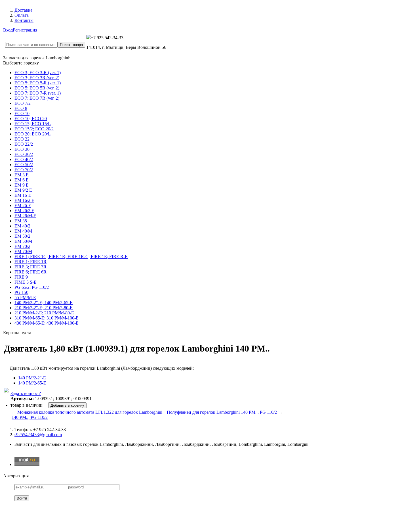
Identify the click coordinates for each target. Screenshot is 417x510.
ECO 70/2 (23, 169)
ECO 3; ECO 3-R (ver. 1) (37, 72)
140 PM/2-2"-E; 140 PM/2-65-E (43, 302)
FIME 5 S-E (25, 282)
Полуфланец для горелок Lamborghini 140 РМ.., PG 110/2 (222, 412)
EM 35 (20, 220)
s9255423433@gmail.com (38, 434)
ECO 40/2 (23, 159)
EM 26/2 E (24, 210)
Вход (8, 30)
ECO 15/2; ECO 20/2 (34, 128)
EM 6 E (21, 179)
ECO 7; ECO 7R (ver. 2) (36, 98)
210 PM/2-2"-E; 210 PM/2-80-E (43, 307)
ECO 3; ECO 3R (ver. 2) (36, 77)
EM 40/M (23, 231)
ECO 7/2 (22, 103)
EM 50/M (23, 241)
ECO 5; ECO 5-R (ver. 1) (37, 82)
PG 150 (21, 292)
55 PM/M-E (25, 297)
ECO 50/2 (23, 164)
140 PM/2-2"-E (32, 377)
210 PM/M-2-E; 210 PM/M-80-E (44, 312)
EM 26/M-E (25, 215)
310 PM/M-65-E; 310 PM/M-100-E (46, 317)
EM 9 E (21, 185)
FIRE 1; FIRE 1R (30, 261)
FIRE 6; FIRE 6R (30, 271)
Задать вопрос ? (25, 393)
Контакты (23, 20)
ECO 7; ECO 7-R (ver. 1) (37, 93)
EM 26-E (22, 205)
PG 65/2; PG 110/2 (31, 287)
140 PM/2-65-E (32, 383)
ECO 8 (20, 108)
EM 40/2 (22, 225)
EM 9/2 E (23, 190)
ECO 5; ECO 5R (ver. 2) (36, 87)
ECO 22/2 (23, 144)
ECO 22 (22, 139)
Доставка (23, 10)
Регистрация (25, 30)
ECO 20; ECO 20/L (32, 133)
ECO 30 (22, 149)
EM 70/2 (22, 246)
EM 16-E (22, 195)
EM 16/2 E (24, 200)
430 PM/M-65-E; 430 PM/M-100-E (46, 323)
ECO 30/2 (23, 154)
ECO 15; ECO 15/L (32, 123)
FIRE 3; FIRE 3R (30, 266)
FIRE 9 (21, 277)
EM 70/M (23, 251)
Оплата (21, 15)
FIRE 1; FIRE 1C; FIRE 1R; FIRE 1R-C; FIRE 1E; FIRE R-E (71, 256)
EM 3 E (21, 174)
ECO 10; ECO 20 (30, 118)
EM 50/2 (22, 236)
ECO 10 (22, 113)
